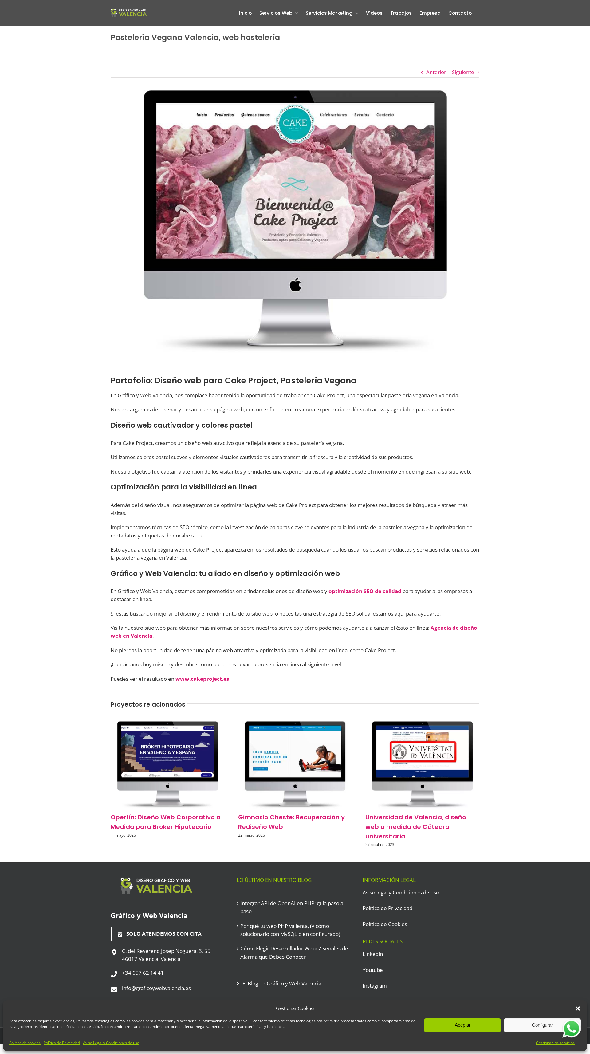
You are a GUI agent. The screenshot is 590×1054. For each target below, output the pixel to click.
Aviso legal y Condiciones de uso (401, 892)
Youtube (373, 969)
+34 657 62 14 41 (143, 972)
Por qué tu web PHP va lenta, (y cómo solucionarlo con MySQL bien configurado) (290, 929)
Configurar (542, 1025)
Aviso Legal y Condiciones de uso (111, 1042)
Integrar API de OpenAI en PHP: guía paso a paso (291, 907)
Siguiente (463, 72)
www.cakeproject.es (202, 678)
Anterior (436, 72)
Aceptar (462, 1025)
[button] (578, 1008)
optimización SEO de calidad (364, 591)
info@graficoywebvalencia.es (156, 988)
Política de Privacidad (62, 1042)
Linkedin (373, 953)
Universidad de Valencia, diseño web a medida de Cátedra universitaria (415, 827)
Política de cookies (25, 1042)
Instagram (375, 985)
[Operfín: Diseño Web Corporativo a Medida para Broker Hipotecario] (168, 724)
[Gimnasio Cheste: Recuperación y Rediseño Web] (295, 724)
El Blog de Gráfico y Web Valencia (281, 983)
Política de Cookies (385, 924)
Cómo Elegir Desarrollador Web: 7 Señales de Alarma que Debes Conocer (294, 952)
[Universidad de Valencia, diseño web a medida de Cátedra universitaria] (422, 724)
